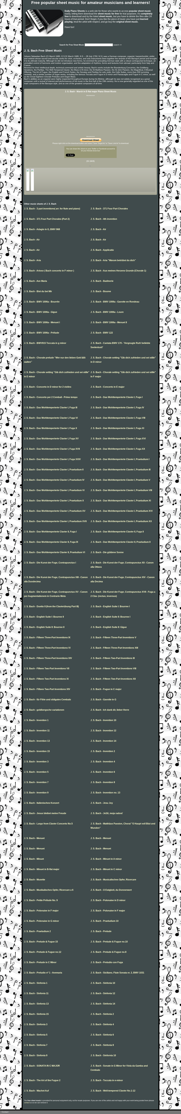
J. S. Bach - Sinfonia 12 (102, 993)
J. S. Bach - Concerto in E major (107, 387)
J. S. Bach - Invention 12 (103, 730)
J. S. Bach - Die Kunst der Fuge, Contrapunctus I (50, 562)
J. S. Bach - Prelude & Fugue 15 (41, 941)
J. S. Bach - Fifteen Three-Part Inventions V (113, 637)
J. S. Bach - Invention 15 (37, 751)
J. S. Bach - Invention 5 (36, 772)
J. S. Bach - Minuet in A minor (106, 859)
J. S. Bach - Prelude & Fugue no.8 (108, 952)
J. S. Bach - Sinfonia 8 (102, 1045)
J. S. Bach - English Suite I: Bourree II (44, 617)
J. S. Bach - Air (98, 229)
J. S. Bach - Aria (32, 260)
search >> (117, 45)
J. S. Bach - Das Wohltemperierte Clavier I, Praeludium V (120, 480)
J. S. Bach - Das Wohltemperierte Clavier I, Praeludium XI (120, 500)
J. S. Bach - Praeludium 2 (37, 931)
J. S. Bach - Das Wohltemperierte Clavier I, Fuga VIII (117, 418)
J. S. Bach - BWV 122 (101, 333)
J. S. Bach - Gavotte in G (103, 699)
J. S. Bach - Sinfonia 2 (102, 1014)
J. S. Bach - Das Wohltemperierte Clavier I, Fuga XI (117, 428)
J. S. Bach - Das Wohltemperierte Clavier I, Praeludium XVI (121, 511)
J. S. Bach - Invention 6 (102, 772)
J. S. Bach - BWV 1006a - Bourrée (42, 301)
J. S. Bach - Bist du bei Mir (38, 291)
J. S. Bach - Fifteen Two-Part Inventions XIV (47, 689)
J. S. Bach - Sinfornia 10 (103, 1055)
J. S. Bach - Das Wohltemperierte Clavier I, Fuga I (116, 397)
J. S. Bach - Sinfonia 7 (35, 1045)
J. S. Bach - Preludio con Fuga (106, 962)
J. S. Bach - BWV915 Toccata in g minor (45, 343)
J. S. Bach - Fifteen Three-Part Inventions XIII (114, 648)
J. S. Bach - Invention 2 (102, 751)
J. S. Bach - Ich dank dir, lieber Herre (109, 710)
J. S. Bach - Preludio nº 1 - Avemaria (43, 972)
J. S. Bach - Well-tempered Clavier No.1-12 (112, 1090)
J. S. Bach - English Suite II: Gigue (108, 627)
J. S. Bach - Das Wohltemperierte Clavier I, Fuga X (50, 428)
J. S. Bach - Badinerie (101, 281)
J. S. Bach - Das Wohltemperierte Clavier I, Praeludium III (120, 469)
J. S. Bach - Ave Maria (35, 281)
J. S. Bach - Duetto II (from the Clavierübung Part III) (51, 606)
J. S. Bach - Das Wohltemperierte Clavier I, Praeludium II (53, 469)
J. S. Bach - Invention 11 (37, 730)
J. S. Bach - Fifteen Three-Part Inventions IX (47, 637)
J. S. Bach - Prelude (100, 931)
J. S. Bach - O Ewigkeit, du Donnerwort (111, 890)
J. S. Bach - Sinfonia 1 (35, 983)
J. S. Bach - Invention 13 (37, 741)
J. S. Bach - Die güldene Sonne (107, 552)
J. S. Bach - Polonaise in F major (41, 910)
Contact (5, 1112)
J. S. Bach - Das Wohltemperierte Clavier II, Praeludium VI (54, 552)
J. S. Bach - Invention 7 (36, 782)
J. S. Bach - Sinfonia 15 (36, 1014)
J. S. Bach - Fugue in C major (105, 689)
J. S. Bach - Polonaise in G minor (41, 921)
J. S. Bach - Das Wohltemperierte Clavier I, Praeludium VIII (121, 490)
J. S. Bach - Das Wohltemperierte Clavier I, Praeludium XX (121, 521)
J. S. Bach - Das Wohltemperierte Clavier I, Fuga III (50, 407)
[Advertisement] (90, 116)
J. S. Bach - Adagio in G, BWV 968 (42, 229)
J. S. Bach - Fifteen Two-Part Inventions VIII (113, 668)
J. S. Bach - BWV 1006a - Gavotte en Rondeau (114, 301)
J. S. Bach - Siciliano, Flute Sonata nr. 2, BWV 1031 (117, 972)
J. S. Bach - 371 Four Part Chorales (109, 208)
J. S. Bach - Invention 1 (36, 720)
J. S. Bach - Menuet (34, 838)
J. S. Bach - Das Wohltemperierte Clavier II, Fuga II (117, 531)
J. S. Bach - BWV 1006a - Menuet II (108, 322)
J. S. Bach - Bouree (100, 291)
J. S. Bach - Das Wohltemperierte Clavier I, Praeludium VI (54, 490)
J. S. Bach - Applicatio (102, 250)
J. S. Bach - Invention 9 (36, 792)
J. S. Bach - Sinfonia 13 (36, 1004)
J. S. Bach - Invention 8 (102, 782)
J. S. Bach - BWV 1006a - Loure (107, 312)
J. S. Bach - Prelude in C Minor (40, 962)
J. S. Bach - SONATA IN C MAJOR (42, 1066)
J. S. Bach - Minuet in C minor (106, 869)
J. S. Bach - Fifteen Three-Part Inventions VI (47, 648)
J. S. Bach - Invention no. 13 (105, 792)
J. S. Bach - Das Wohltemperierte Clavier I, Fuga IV (117, 407)
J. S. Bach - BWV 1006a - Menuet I (42, 322)
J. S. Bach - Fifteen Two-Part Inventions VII (46, 668)
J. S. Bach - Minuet (34, 859)
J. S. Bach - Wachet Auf (36, 1090)
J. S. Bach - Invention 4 (102, 761)
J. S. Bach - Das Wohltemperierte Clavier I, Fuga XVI (118, 438)
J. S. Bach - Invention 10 (103, 720)
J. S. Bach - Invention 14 (103, 741)
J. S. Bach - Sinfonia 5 (35, 1035)
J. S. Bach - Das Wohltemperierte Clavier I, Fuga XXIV (52, 459)
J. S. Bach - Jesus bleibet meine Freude (45, 813)
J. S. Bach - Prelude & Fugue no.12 (42, 952)
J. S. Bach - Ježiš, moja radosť (106, 813)
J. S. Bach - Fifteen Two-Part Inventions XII (113, 679)
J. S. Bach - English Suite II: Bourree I (110, 617)
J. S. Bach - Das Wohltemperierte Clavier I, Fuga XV (51, 438)
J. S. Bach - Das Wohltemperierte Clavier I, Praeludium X (54, 500)
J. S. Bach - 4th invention (103, 219)
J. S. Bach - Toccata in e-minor (106, 1080)
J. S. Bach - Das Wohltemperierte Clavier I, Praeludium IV (54, 480)
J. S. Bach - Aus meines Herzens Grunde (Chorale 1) (118, 270)
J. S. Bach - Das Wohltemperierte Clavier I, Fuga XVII (52, 449)
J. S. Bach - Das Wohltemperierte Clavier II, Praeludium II (120, 542)
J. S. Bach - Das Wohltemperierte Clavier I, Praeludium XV (54, 511)
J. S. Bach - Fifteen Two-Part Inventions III (112, 658)
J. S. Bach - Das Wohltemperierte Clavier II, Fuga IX (51, 542)
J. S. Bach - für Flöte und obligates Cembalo (47, 699)
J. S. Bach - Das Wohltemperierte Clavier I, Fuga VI (51, 418)
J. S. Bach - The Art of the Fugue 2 (42, 1080)
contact (27, 1103)
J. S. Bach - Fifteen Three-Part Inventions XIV (48, 658)
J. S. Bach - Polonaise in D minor (107, 900)
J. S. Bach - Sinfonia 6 (102, 1035)
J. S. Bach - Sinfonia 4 (102, 1024)
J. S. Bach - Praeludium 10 (104, 921)
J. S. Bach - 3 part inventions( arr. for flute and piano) (52, 208)
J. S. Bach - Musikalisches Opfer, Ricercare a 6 (48, 890)
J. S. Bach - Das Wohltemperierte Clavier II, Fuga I (50, 531)
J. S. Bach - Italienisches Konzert (41, 803)
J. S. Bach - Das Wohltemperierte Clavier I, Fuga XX (117, 449)
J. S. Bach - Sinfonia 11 (36, 993)
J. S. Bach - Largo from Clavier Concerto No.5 (48, 823)
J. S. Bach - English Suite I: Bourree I (110, 606)
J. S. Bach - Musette (34, 879)
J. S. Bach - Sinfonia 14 (102, 1004)
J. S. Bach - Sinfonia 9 (35, 1055)
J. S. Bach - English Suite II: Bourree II (44, 627)
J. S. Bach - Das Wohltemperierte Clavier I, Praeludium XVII (55, 521)
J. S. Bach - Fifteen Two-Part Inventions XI (46, 679)
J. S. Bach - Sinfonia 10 (102, 983)
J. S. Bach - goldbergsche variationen (44, 710)
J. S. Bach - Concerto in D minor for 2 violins (47, 387)
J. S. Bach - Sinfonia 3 (35, 1024)
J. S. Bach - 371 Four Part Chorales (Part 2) (47, 219)
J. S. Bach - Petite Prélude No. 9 (41, 900)
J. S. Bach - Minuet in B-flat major (41, 869)
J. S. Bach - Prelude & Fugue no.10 (109, 941)
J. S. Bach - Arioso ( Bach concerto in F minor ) (49, 270)
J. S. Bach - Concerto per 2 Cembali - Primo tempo (50, 397)
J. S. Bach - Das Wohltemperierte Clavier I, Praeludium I (119, 459)
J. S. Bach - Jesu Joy (101, 803)
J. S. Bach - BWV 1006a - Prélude (41, 333)
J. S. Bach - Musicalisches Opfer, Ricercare (113, 879)
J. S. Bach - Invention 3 (36, 761)
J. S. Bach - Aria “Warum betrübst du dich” (113, 260)
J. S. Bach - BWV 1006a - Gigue (40, 312)
